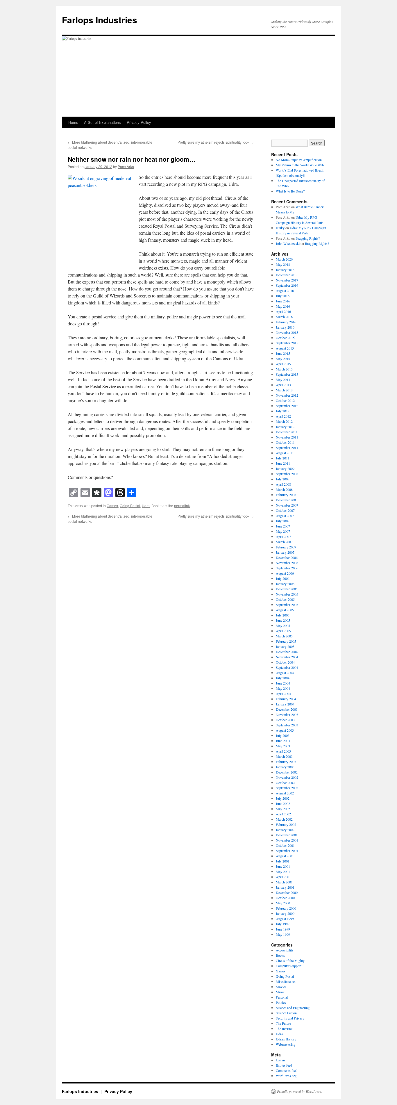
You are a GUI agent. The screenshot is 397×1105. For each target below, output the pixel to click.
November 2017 (287, 280)
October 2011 (285, 442)
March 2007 (284, 541)
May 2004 (283, 688)
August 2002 (285, 793)
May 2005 (283, 625)
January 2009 (285, 468)
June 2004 (283, 683)
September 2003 (287, 725)
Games (112, 505)
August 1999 (285, 918)
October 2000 (285, 897)
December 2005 (287, 589)
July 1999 (282, 924)
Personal (282, 997)
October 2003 (285, 719)
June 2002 (283, 803)
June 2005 (283, 620)
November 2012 (287, 395)
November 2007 (287, 505)
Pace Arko (126, 166)
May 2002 (283, 808)
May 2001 (283, 871)
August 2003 (285, 730)
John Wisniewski (288, 243)
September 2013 (287, 374)
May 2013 (283, 379)
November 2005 (287, 594)
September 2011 (287, 447)
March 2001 (284, 882)
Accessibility (285, 950)
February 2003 (286, 761)
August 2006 (285, 573)
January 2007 (285, 552)
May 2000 (283, 903)
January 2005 (285, 646)
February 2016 (286, 322)
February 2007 (286, 547)
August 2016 (285, 290)
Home (73, 122)
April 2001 (283, 876)
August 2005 (285, 609)
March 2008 (284, 489)
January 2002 (285, 829)
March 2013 (284, 390)
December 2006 (287, 557)
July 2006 (282, 578)
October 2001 (285, 845)
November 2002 (287, 777)
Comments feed (286, 1070)
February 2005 (286, 641)
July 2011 (282, 458)
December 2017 (287, 274)
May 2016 (283, 306)
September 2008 (287, 473)
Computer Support (288, 965)
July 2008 (282, 479)
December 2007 (287, 500)
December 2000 (287, 892)
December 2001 (287, 835)
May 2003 (283, 746)
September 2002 (287, 787)
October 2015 (285, 337)
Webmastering (285, 1044)
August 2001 (285, 855)
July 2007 (282, 520)
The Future (283, 1023)
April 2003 (283, 751)
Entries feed (284, 1065)
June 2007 (283, 526)
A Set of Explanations (102, 122)
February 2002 (286, 824)
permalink (182, 505)
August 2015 (285, 348)
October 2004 (285, 662)
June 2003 (283, 740)
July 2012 (282, 411)
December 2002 (287, 772)
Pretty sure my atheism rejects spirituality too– (216, 142)
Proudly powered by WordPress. (299, 1091)
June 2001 (283, 866)
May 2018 (283, 264)
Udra (146, 505)
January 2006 (285, 583)
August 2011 (285, 452)
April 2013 (283, 384)
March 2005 (284, 636)
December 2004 (287, 651)
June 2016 (283, 301)
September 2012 (287, 405)
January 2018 (285, 269)
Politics (281, 1002)
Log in (280, 1060)
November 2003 (287, 714)
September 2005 (287, 604)
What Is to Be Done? (290, 191)
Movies (281, 986)
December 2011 (287, 431)
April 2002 (283, 814)
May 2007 (283, 531)
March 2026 (284, 259)
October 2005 (285, 599)
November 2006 (287, 562)
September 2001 (287, 850)
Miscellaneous (286, 981)
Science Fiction (286, 1012)
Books (280, 955)
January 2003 (285, 766)
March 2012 (284, 421)
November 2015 (287, 332)
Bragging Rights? (308, 238)
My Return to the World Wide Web (300, 165)
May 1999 (283, 934)
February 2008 (286, 494)
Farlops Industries (99, 19)
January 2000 (285, 913)
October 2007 (285, 510)
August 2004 (285, 672)
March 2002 (284, 819)
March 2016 (284, 316)
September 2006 (287, 568)
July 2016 (282, 295)
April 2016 (283, 311)
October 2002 (285, 782)
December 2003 (287, 709)
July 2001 (282, 861)
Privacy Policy (139, 122)
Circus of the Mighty (290, 960)
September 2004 (287, 667)
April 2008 (283, 484)
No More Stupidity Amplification (299, 159)
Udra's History (286, 1039)
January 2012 (285, 426)
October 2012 (285, 400)
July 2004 (282, 678)
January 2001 (285, 887)
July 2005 (282, 615)
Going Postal (130, 505)
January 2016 (285, 327)
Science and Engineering (293, 1007)
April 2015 (283, 363)
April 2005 (283, 630)
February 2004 (286, 698)
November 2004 (287, 657)
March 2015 (284, 369)
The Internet (284, 1028)
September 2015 (287, 343)
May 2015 (283, 358)
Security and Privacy (290, 1018)
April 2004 (283, 693)
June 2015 (283, 353)
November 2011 (287, 437)
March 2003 (284, 756)
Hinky (280, 227)
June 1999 (283, 929)
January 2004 (285, 704)
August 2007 (285, 515)
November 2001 (287, 840)
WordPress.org (286, 1075)
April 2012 (283, 416)
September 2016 (287, 285)
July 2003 (282, 735)
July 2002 (282, 798)
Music (280, 992)
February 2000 (286, 908)
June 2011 (283, 463)
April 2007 (283, 536)
